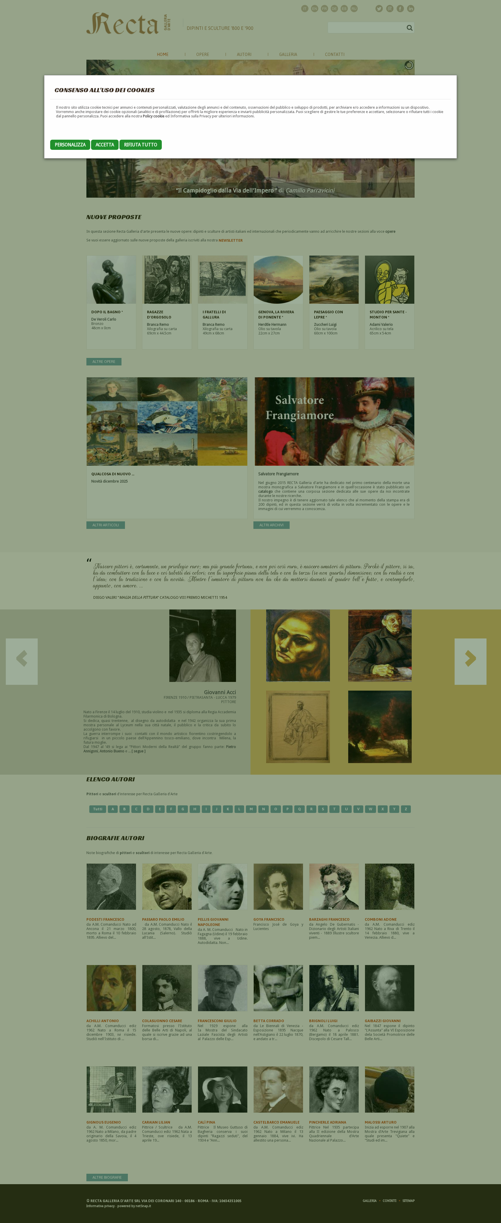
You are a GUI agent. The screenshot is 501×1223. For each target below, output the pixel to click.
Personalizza (70, 145)
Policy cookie (153, 116)
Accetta (105, 145)
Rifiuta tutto (140, 145)
